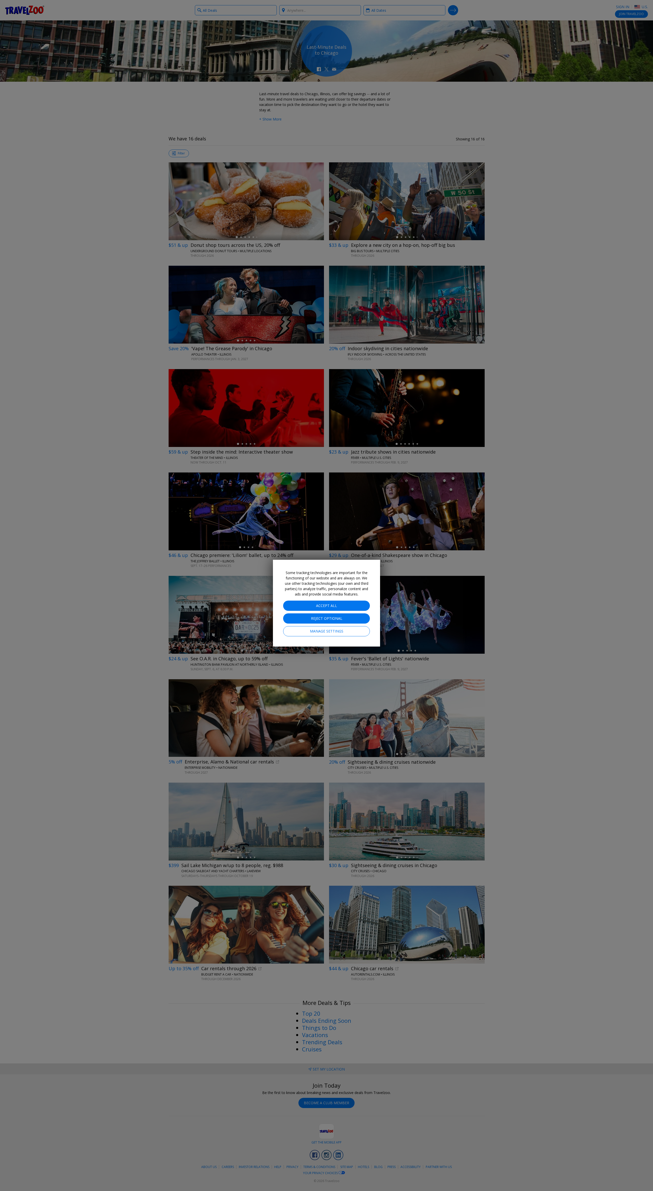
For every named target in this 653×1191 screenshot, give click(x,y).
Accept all (326, 605)
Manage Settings (326, 631)
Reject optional (326, 618)
